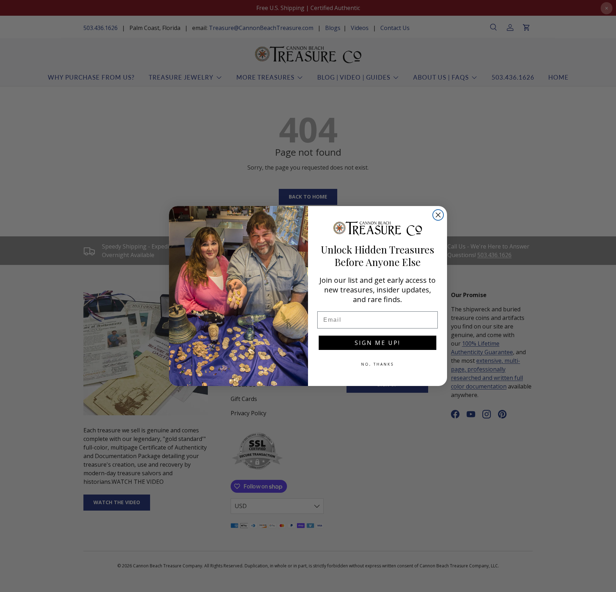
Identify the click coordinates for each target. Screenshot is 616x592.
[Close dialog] (438, 215)
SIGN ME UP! (377, 343)
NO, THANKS (377, 364)
